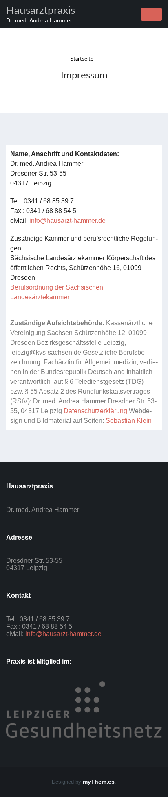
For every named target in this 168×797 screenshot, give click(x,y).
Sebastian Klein (129, 420)
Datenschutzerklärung (95, 410)
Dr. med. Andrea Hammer (39, 20)
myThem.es (99, 781)
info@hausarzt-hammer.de (67, 220)
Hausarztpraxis (40, 10)
